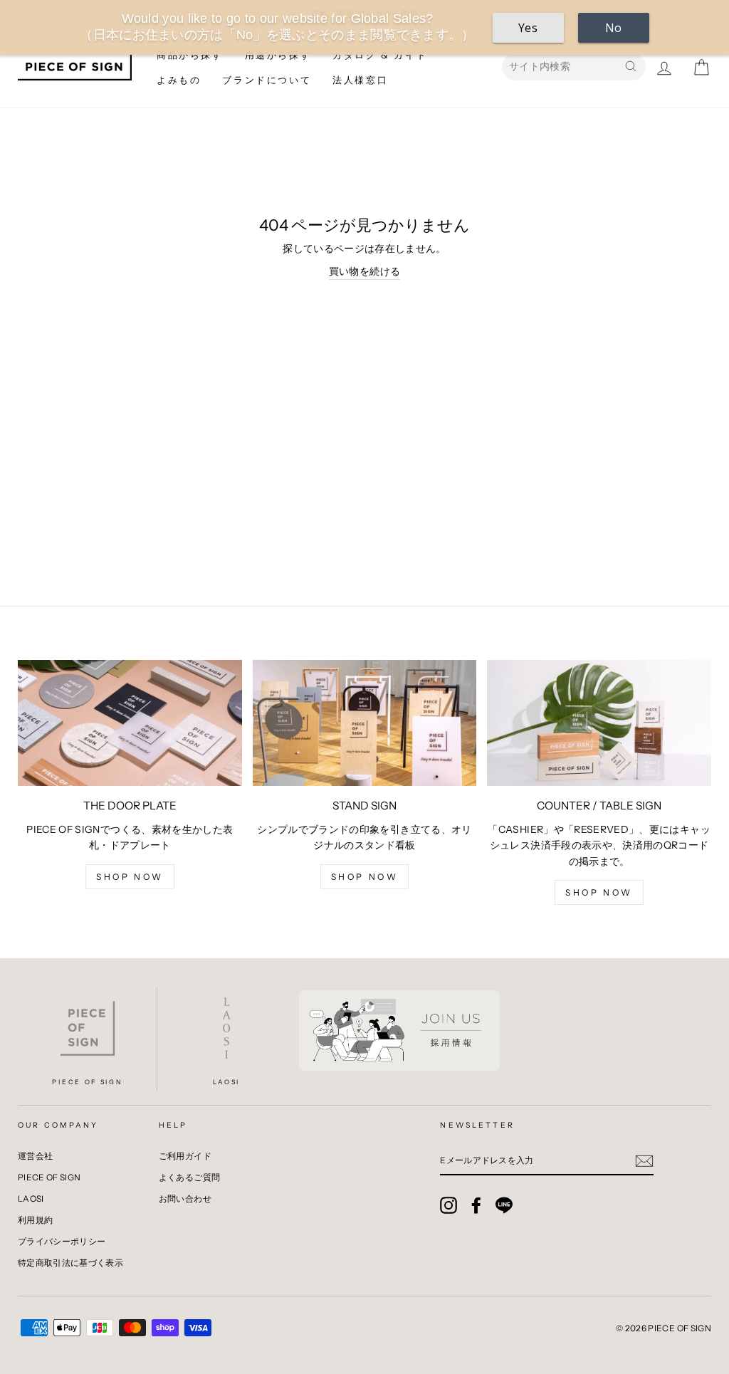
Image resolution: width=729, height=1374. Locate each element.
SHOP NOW (599, 892)
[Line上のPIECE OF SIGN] (504, 1205)
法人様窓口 (360, 79)
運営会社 (35, 1155)
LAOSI (31, 1198)
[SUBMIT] (644, 1160)
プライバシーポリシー (62, 1241)
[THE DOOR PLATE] (130, 723)
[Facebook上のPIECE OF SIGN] (476, 1205)
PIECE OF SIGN (49, 1177)
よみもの (179, 79)
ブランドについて (266, 79)
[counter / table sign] (599, 723)
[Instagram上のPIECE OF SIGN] (448, 1205)
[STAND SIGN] (365, 723)
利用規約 (35, 1220)
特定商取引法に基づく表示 (70, 1262)
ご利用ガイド (185, 1155)
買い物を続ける (364, 271)
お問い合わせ (185, 1198)
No (613, 28)
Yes (527, 28)
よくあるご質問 (189, 1177)
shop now (130, 876)
